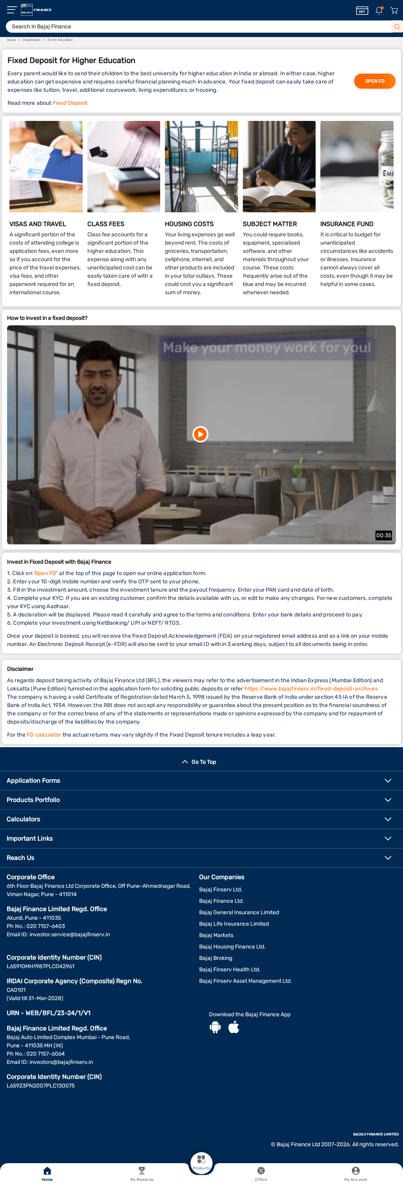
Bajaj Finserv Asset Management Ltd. (245, 981)
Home (47, 1179)
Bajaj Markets (216, 935)
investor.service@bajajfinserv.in (70, 934)
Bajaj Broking (215, 958)
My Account (355, 1179)
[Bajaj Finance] (36, 10)
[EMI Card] (362, 10)
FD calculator (44, 734)
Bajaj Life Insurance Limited (234, 924)
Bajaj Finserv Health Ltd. (230, 969)
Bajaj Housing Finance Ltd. (232, 946)
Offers (261, 1179)
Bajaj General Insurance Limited (239, 912)
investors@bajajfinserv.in (61, 1062)
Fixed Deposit (70, 103)
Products (201, 1168)
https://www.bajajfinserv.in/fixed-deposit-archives (311, 688)
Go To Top (204, 762)
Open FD (45, 573)
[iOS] (233, 1028)
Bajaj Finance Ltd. (221, 901)
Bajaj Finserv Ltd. (220, 889)
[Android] (215, 1028)
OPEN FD (375, 81)
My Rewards (141, 1179)
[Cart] (394, 11)
